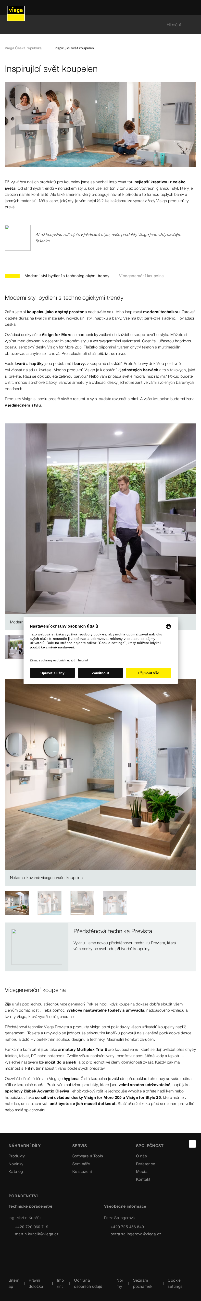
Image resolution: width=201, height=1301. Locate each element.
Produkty (17, 1155)
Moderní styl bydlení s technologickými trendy (67, 275)
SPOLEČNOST (149, 1145)
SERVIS (79, 1145)
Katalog (16, 1171)
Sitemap (14, 1283)
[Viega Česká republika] (16, 7)
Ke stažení (82, 1171)
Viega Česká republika (23, 48)
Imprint (60, 1283)
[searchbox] (96, 24)
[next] (191, 527)
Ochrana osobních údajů (88, 1283)
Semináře (81, 1163)
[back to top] (192, 1144)
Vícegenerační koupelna (141, 275)
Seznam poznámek (142, 1283)
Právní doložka (36, 1283)
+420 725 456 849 (127, 1226)
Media (142, 1171)
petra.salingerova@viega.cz (136, 1233)
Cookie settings (175, 1283)
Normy (119, 1283)
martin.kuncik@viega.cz (37, 1233)
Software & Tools (87, 1155)
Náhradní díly (25, 1145)
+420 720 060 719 (31, 1226)
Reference (145, 1163)
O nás (141, 1155)
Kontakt (143, 1179)
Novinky (16, 1163)
